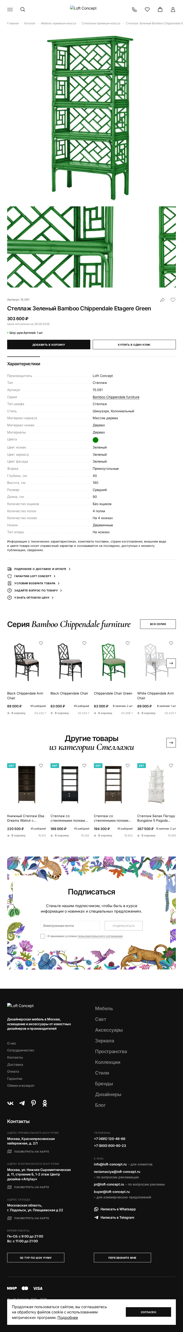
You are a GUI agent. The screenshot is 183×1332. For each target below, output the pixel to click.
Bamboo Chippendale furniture (116, 397)
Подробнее (67, 1317)
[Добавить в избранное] (173, 300)
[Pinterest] (33, 1103)
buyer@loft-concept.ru (112, 1192)
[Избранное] (147, 9)
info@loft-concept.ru (110, 1164)
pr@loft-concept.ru (109, 1184)
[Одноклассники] (44, 1103)
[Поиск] (23, 9)
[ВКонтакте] (10, 1103)
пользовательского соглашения (100, 936)
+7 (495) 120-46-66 (109, 1139)
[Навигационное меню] (10, 9)
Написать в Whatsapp (118, 1209)
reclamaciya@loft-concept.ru (117, 1172)
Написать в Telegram (117, 1217)
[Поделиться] (162, 300)
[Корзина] (160, 9)
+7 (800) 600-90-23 (110, 1146)
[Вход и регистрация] (173, 9)
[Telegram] (22, 1103)
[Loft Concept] (91, 9)
